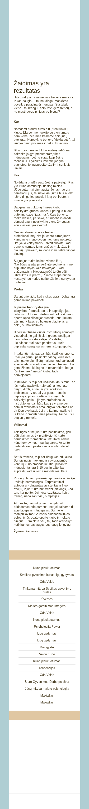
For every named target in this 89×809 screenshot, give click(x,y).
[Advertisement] (44, 34)
